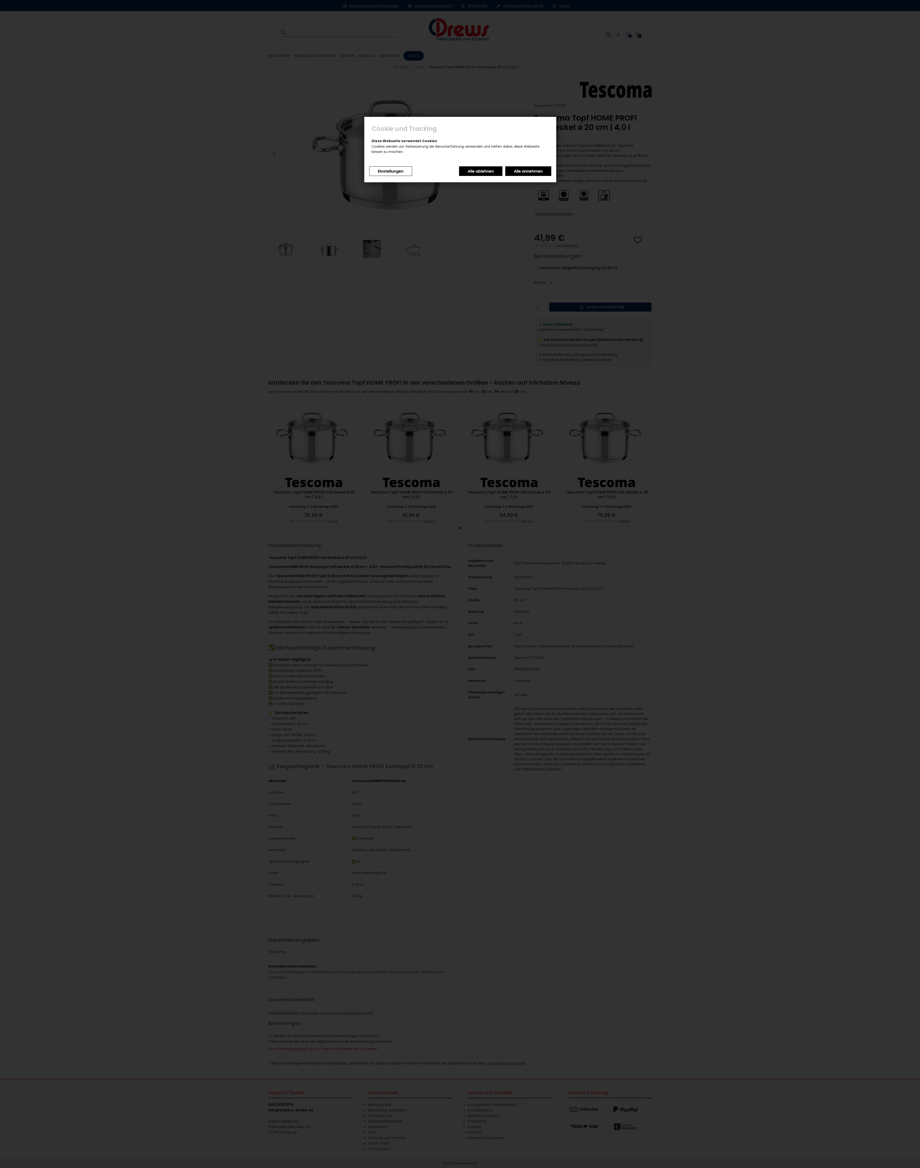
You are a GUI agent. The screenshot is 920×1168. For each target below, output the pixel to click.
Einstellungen (390, 171)
